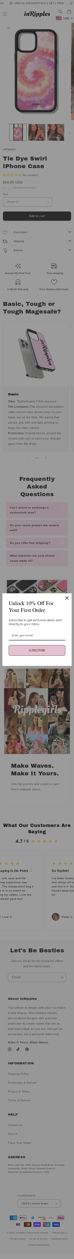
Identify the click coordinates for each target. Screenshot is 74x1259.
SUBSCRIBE (37, 650)
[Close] (67, 598)
